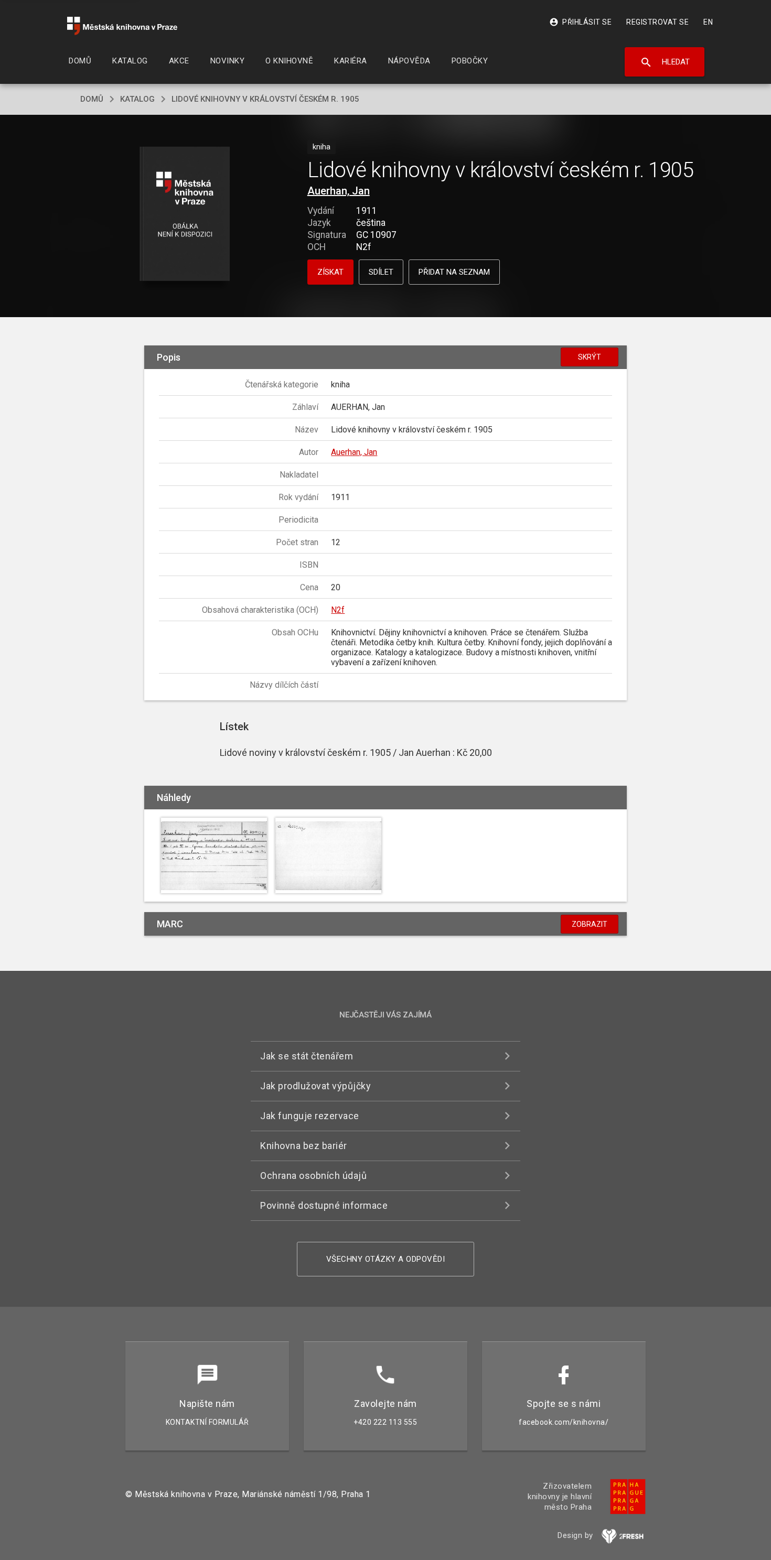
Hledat (665, 62)
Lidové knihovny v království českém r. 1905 (265, 99)
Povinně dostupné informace (324, 1205)
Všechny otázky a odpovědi (385, 1259)
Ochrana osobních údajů (313, 1175)
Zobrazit (589, 924)
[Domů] (122, 26)
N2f (338, 610)
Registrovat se (657, 22)
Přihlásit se (580, 22)
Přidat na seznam (454, 272)
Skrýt (589, 357)
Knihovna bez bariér (303, 1145)
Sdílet (381, 272)
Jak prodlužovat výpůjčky (315, 1085)
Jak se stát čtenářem (306, 1055)
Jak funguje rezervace (309, 1115)
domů (91, 99)
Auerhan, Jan (338, 191)
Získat (330, 272)
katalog (137, 99)
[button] (185, 214)
